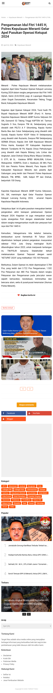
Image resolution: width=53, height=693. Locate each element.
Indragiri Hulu (19, 489)
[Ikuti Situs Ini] (13, 419)
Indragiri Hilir (7, 489)
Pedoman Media (9, 661)
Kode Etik (7, 658)
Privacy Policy (8, 664)
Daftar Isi (7, 674)
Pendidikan (26, 500)
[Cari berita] (49, 3)
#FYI (4, 486)
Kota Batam (43, 493)
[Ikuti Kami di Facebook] (13, 413)
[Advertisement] (26, 450)
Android (22, 486)
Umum (4, 507)
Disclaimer (7, 655)
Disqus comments (26, 405)
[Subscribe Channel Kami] (39, 413)
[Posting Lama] (30, 388)
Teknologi (40, 503)
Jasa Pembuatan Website (13, 680)
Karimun (5, 493)
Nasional (5, 500)
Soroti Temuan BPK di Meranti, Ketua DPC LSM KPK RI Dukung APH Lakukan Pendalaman (24, 354)
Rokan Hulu (6, 503)
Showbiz (17, 503)
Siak (24, 503)
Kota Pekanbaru (19, 496)
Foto (39, 486)
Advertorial (13, 486)
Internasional (32, 489)
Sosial (31, 503)
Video (12, 507)
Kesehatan (32, 493)
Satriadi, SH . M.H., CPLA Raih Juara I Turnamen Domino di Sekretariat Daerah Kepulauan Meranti (26, 376)
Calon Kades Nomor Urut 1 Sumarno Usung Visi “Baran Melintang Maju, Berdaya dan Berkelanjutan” (24, 332)
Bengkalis (31, 486)
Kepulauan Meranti (24, 45)
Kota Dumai (6, 496)
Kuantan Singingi (34, 496)
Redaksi (6, 677)
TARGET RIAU (33, 689)
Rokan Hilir (37, 500)
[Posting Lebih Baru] (23, 388)
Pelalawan (15, 500)
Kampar (42, 489)
